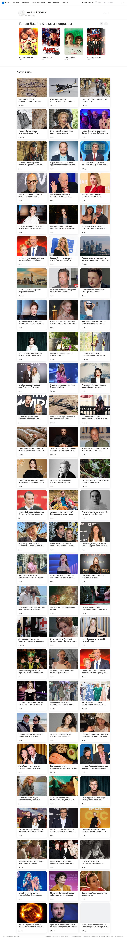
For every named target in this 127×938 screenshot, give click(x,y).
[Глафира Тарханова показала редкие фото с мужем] (95, 569)
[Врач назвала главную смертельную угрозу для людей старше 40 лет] (63, 759)
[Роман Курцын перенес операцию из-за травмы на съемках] (95, 791)
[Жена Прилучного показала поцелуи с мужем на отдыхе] (32, 759)
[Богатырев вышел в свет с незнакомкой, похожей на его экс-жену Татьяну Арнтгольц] (63, 537)
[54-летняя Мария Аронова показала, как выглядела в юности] (63, 473)
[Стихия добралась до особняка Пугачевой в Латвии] (63, 378)
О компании (9, 936)
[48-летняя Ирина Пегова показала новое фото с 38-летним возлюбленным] (32, 410)
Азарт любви (47, 57)
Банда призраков (94, 57)
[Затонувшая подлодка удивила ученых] (63, 600)
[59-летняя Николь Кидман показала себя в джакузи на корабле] (32, 791)
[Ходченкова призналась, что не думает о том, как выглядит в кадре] (32, 696)
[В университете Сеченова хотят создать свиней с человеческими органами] (32, 442)
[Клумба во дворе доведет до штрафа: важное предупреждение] (63, 346)
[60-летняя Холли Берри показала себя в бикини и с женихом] (32, 600)
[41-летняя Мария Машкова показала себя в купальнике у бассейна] (63, 791)
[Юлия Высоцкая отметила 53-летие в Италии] (95, 632)
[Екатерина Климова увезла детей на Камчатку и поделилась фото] (32, 473)
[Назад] (101, 23)
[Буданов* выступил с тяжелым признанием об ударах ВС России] (63, 918)
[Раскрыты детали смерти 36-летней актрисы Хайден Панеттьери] (95, 188)
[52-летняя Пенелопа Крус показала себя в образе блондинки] (63, 727)
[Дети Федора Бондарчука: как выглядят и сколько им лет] (32, 188)
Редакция (48, 936)
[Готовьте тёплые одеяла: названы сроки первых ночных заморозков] (95, 473)
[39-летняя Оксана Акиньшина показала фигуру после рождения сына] (63, 664)
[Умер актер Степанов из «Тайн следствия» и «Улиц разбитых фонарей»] (32, 537)
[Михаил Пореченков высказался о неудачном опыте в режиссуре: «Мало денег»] (63, 823)
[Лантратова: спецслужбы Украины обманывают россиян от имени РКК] (32, 632)
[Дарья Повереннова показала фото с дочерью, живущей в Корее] (32, 346)
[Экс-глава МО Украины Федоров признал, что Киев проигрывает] (63, 442)
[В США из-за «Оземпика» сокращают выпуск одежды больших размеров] (95, 696)
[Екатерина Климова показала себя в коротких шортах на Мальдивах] (95, 315)
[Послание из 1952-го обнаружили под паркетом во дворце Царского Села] (32, 92)
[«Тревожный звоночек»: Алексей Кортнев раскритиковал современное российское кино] (95, 442)
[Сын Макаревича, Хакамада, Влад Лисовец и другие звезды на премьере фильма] (63, 219)
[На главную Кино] (7, 2)
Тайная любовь (70, 57)
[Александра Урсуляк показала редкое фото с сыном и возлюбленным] (95, 378)
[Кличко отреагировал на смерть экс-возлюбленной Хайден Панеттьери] (32, 251)
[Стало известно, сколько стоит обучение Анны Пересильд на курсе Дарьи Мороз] (63, 569)
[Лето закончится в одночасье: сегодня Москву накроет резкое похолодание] (95, 251)
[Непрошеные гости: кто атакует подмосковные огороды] (32, 854)
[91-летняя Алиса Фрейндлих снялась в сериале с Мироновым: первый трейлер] (32, 156)
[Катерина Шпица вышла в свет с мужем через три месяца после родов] (32, 219)
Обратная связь (118, 936)
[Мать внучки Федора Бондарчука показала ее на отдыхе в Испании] (32, 823)
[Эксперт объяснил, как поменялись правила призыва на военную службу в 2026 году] (95, 600)
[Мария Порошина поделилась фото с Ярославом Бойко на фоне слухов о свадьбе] (95, 124)
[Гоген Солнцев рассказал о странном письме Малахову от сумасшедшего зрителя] (32, 664)
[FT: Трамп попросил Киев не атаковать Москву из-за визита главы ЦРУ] (95, 156)
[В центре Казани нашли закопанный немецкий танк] (32, 124)
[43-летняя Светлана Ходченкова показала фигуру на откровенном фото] (63, 315)
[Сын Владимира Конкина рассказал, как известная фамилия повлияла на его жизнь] (63, 188)
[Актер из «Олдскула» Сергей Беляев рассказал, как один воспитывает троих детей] (63, 505)
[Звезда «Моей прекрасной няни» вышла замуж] (95, 886)
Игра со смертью (26, 57)
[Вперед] (106, 23)
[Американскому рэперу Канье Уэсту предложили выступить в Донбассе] (95, 918)
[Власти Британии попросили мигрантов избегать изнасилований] (32, 283)
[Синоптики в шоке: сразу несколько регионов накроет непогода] (63, 696)
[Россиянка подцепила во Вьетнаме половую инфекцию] (95, 346)
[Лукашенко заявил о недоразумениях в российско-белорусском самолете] (63, 92)
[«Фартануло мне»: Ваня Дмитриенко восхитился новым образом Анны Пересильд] (32, 569)
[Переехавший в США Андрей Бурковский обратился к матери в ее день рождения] (63, 156)
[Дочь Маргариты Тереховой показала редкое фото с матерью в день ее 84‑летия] (63, 632)
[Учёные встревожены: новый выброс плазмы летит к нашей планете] (32, 918)
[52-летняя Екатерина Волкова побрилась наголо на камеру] (63, 886)
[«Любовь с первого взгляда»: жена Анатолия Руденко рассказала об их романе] (32, 378)
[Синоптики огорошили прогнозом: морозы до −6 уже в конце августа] (95, 410)
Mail (3, 936)
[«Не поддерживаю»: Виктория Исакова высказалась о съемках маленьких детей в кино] (32, 315)
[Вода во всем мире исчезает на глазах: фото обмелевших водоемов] (63, 410)
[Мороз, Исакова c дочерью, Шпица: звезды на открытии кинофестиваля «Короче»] (63, 854)
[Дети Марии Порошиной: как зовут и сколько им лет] (63, 124)
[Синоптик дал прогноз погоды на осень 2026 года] (95, 92)
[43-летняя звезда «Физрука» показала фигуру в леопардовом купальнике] (95, 823)
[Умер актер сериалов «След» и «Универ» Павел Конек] (95, 283)
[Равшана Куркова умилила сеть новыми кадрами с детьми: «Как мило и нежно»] (95, 537)
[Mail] (3, 2)
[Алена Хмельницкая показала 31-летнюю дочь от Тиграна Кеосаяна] (95, 505)
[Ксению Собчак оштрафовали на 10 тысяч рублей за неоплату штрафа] (32, 505)
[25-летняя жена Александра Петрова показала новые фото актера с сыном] (95, 219)
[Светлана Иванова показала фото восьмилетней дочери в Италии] (95, 727)
